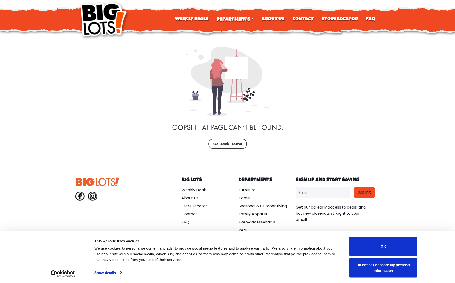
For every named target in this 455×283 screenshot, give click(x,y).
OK (383, 246)
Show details (105, 273)
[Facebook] (80, 197)
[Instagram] (92, 197)
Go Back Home (227, 144)
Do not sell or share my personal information (383, 267)
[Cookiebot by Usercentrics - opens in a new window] (63, 273)
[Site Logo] (104, 19)
